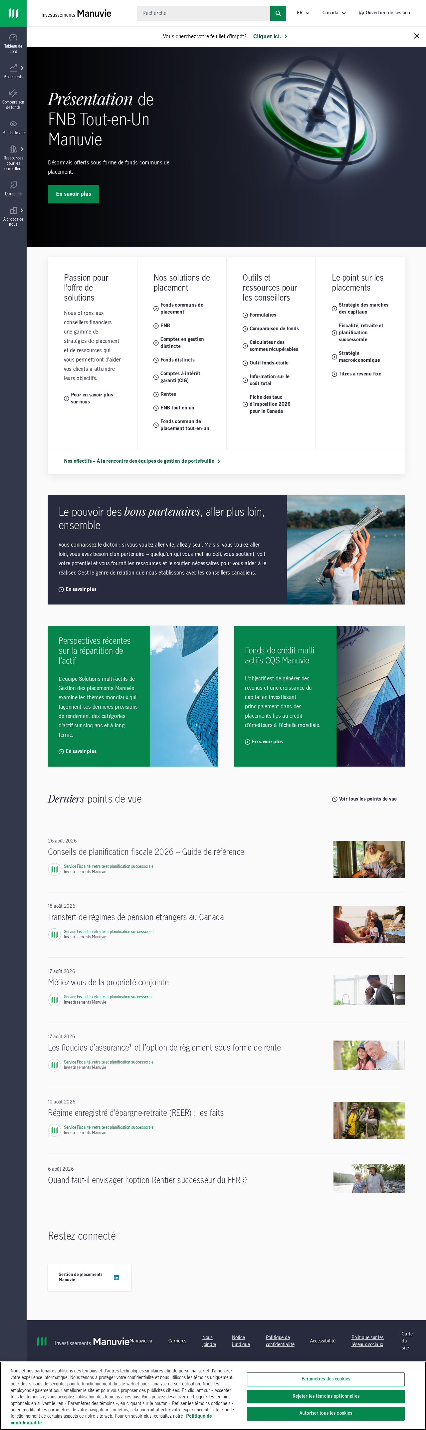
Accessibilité (322, 1341)
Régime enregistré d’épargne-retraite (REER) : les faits (136, 1113)
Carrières (177, 1341)
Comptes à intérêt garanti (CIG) (180, 377)
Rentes (168, 394)
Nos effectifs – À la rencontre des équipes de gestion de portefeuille (139, 461)
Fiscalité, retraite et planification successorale (361, 333)
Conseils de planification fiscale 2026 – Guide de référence (146, 852)
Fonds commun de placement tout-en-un (184, 425)
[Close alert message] (417, 36)
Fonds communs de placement (181, 309)
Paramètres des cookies (326, 1379)
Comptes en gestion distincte (182, 343)
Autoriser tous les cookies (326, 1413)
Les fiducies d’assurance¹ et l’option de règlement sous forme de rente (164, 1048)
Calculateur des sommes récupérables (274, 346)
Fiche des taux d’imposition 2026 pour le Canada (270, 404)
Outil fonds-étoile (269, 363)
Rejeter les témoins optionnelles (326, 1396)
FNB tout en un (177, 408)
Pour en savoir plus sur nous (92, 398)
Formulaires (263, 315)
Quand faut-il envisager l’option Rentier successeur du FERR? (147, 1180)
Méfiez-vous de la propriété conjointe (108, 983)
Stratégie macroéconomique (359, 357)
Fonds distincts (177, 360)
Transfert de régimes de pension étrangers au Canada (136, 917)
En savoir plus (73, 194)
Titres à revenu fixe (360, 374)
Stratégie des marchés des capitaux (363, 309)
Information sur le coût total (270, 380)
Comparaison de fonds (274, 329)
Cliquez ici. (267, 36)
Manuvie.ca (140, 1341)
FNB (165, 326)
